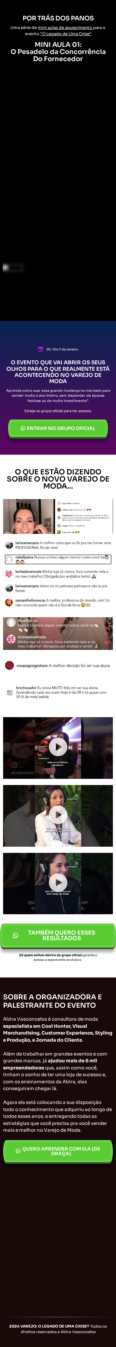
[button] (58, 748)
